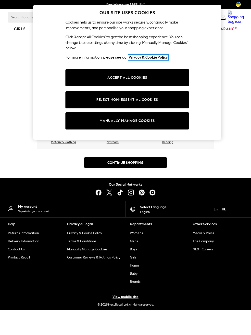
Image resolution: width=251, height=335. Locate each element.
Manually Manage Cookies (87, 249)
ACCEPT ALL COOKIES (127, 78)
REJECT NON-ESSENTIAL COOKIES (127, 100)
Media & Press (203, 233)
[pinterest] (141, 192)
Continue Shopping (125, 163)
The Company (203, 241)
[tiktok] (120, 192)
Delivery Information (23, 241)
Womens (136, 233)
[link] (223, 17)
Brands (135, 282)
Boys (133, 249)
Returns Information (23, 233)
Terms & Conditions (81, 241)
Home (134, 265)
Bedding (167, 142)
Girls (133, 257)
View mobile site (125, 297)
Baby (134, 273)
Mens (134, 241)
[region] (127, 72)
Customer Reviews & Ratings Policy (93, 257)
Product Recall (19, 257)
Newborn (113, 142)
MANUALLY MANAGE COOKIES (127, 121)
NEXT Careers (203, 249)
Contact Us (16, 249)
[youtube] (152, 192)
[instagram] (131, 192)
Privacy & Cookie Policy (84, 233)
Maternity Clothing (63, 142)
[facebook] (98, 192)
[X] (109, 192)
